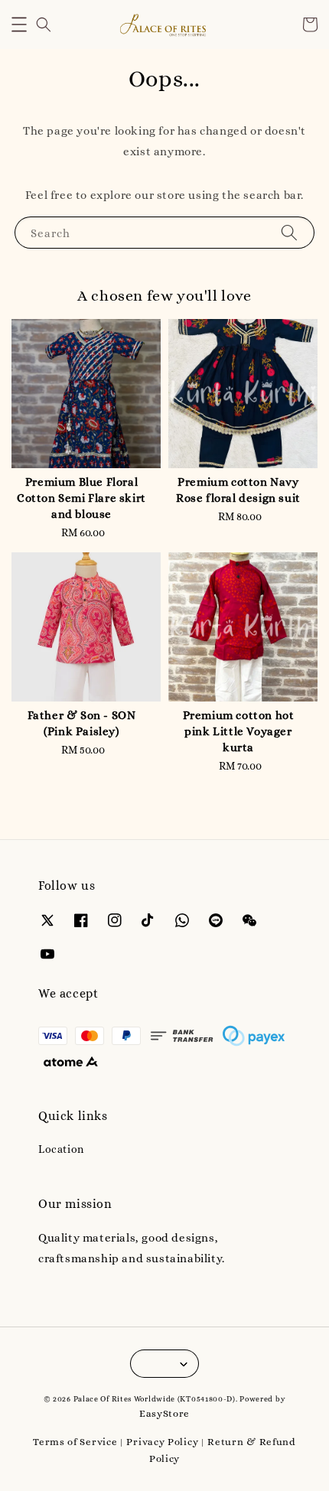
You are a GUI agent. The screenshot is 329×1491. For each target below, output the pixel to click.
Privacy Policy (162, 1441)
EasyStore (164, 1413)
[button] (19, 24)
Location (61, 1149)
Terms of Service (75, 1441)
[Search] (289, 232)
